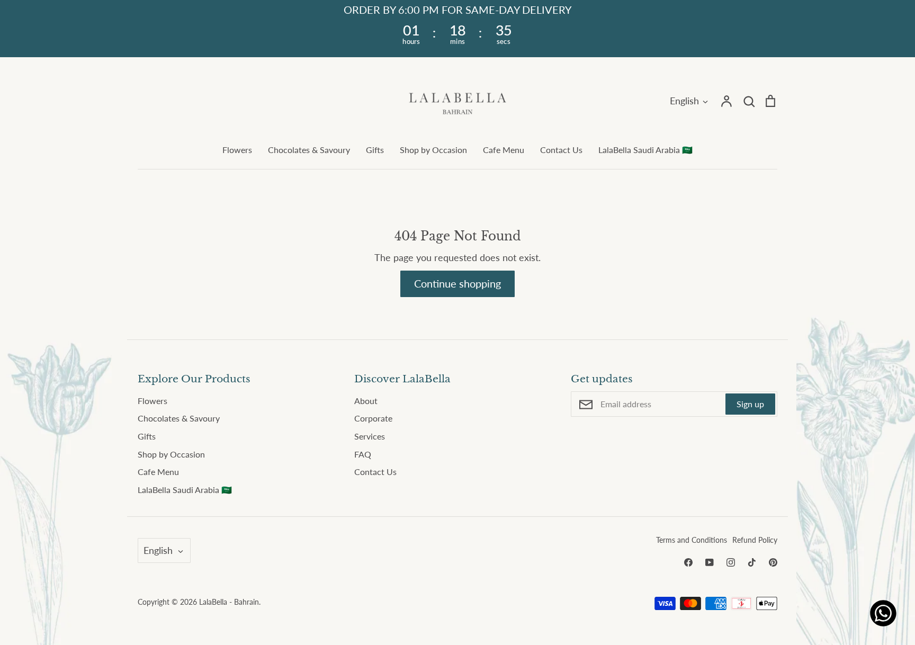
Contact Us (561, 150)
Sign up (750, 404)
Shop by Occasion (433, 150)
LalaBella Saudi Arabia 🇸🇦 (645, 150)
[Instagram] (730, 562)
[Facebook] (688, 562)
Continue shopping (457, 283)
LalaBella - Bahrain (229, 601)
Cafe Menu (503, 150)
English (684, 100)
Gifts (375, 150)
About (366, 401)
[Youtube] (709, 562)
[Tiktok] (751, 562)
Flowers (237, 150)
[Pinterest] (773, 562)
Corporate (373, 418)
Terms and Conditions (691, 539)
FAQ (362, 454)
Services (369, 436)
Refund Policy (754, 539)
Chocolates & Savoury (309, 150)
